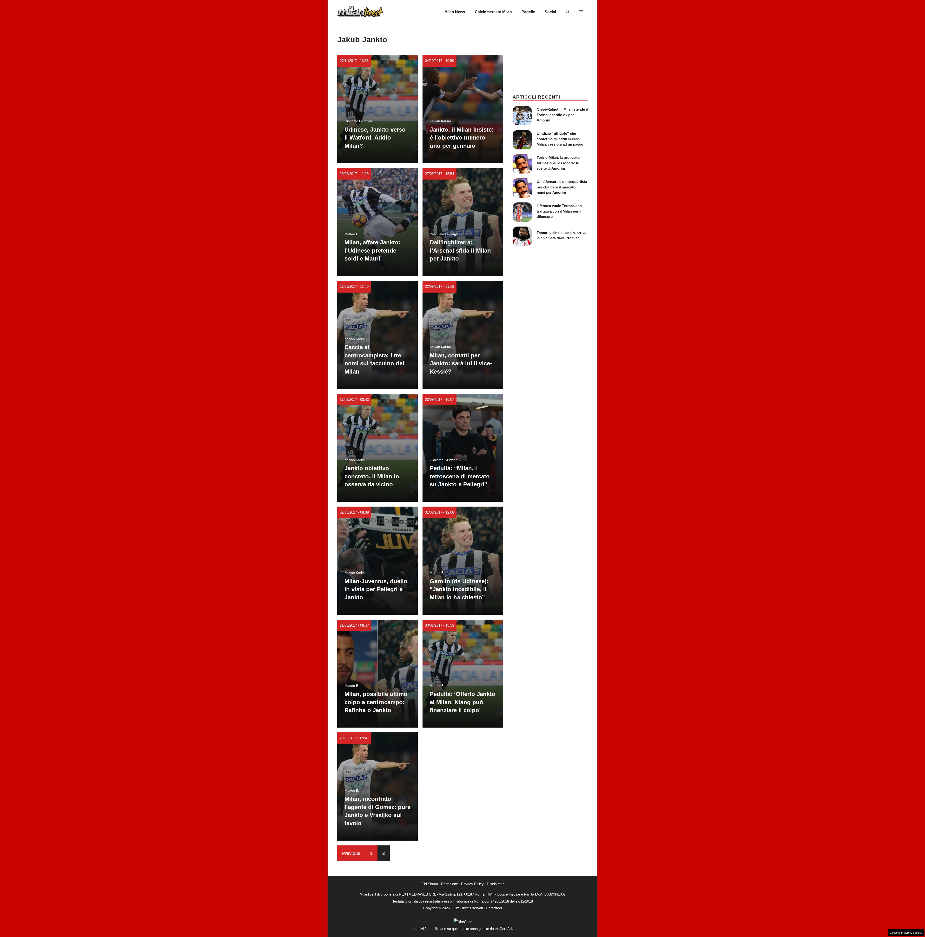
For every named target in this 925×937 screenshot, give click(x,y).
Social (550, 12)
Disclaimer (495, 884)
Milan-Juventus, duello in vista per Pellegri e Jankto (375, 589)
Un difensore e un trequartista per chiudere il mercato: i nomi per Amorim (562, 187)
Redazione (449, 884)
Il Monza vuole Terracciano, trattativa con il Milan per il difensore (560, 211)
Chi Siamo (430, 884)
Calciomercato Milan (493, 12)
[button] (567, 12)
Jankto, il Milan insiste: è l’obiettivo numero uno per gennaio (462, 137)
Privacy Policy (472, 884)
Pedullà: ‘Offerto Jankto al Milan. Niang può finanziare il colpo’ (462, 702)
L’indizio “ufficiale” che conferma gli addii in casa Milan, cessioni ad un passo (560, 138)
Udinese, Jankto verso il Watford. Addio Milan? (375, 137)
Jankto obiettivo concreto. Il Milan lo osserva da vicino (371, 476)
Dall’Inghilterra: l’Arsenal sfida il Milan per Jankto (460, 250)
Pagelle (528, 12)
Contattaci (494, 908)
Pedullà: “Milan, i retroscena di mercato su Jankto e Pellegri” (460, 476)
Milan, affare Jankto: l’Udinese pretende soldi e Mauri (372, 250)
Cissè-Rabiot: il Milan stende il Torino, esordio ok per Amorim (562, 114)
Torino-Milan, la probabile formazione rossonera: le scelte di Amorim (558, 162)
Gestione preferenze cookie (906, 932)
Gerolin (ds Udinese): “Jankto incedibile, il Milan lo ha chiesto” (459, 589)
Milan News (454, 12)
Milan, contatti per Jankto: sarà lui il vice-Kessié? (461, 363)
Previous (351, 853)
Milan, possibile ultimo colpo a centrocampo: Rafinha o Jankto (375, 702)
